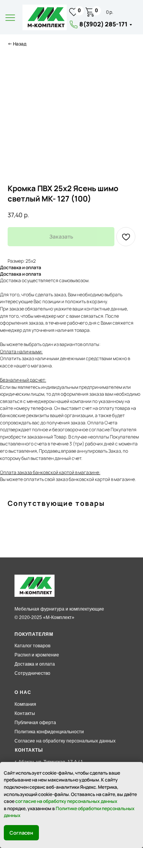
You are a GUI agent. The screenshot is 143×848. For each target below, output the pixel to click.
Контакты (24, 713)
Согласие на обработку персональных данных (65, 741)
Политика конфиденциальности (49, 731)
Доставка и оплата (34, 664)
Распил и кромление (36, 655)
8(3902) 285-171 (103, 24)
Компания (25, 704)
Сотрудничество (32, 673)
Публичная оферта (35, 722)
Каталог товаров (32, 645)
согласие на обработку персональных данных (66, 801)
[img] (44, 17)
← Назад (17, 44)
